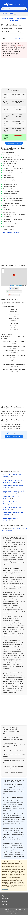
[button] (14, 275)
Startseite (4, 13)
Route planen (15, 288)
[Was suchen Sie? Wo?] (25, 8)
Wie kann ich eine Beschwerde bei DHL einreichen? (14, 755)
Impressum (5, 889)
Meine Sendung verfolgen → (14, 436)
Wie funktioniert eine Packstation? (13, 772)
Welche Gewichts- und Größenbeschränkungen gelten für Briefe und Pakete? (14, 745)
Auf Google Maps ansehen (15, 291)
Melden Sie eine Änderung (14, 143)
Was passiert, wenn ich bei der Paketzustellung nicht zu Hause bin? (13, 738)
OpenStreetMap (19, 285)
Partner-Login (14, 913)
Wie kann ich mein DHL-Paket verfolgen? (11, 732)
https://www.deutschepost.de (10, 232)
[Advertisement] (14, 73)
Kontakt (4, 904)
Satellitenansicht (15, 294)
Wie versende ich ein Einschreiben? (13, 750)
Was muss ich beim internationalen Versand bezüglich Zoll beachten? (13, 767)
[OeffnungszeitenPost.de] (14, 3)
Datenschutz (6, 901)
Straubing (10, 13)
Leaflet (12, 285)
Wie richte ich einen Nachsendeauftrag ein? (14, 761)
